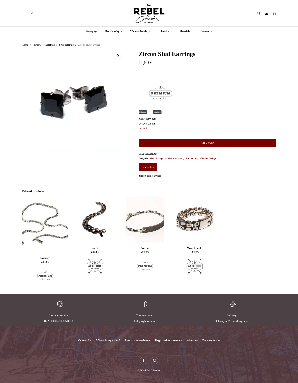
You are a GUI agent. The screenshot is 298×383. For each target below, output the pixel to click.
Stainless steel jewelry (174, 158)
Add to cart (207, 142)
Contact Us (84, 340)
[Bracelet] (95, 220)
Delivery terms (211, 340)
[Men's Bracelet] (195, 220)
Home (25, 44)
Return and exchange (137, 340)
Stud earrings (66, 44)
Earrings (50, 44)
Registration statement (168, 340)
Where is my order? (108, 340)
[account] (267, 13)
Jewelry (37, 44)
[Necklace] (45, 224)
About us (192, 340)
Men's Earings (156, 158)
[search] (258, 13)
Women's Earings (208, 158)
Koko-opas (142, 112)
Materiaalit (157, 112)
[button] (118, 55)
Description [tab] (147, 167)
